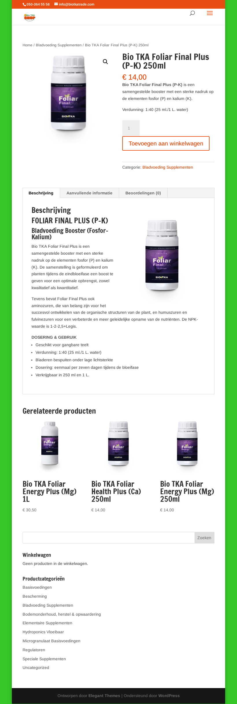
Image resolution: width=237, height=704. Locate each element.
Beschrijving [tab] (41, 193)
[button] (105, 61)
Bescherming (35, 596)
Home (27, 45)
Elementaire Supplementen (47, 623)
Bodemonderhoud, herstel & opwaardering (62, 614)
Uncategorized (36, 667)
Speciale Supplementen (44, 658)
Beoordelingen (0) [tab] (143, 193)
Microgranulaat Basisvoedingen (51, 641)
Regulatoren (34, 650)
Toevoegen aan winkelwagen (166, 143)
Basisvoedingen (37, 587)
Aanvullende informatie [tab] (89, 193)
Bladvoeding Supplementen (59, 45)
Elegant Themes (104, 695)
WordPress (169, 695)
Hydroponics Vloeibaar (43, 632)
